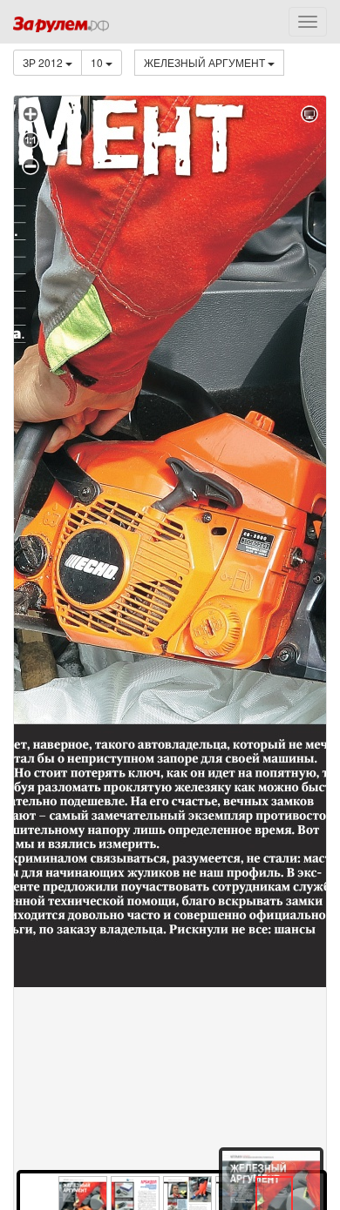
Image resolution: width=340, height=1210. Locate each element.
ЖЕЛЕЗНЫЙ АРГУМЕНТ (206, 62)
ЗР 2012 (44, 62)
